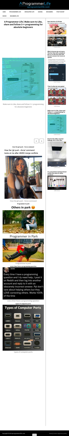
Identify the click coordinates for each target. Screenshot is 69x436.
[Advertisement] (23, 43)
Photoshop (60, 12)
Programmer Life (15, 12)
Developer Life (29, 12)
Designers (49, 12)
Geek (4, 12)
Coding (40, 12)
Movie (4, 16)
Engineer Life (14, 16)
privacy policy (63, 433)
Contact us (56, 433)
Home (51, 433)
